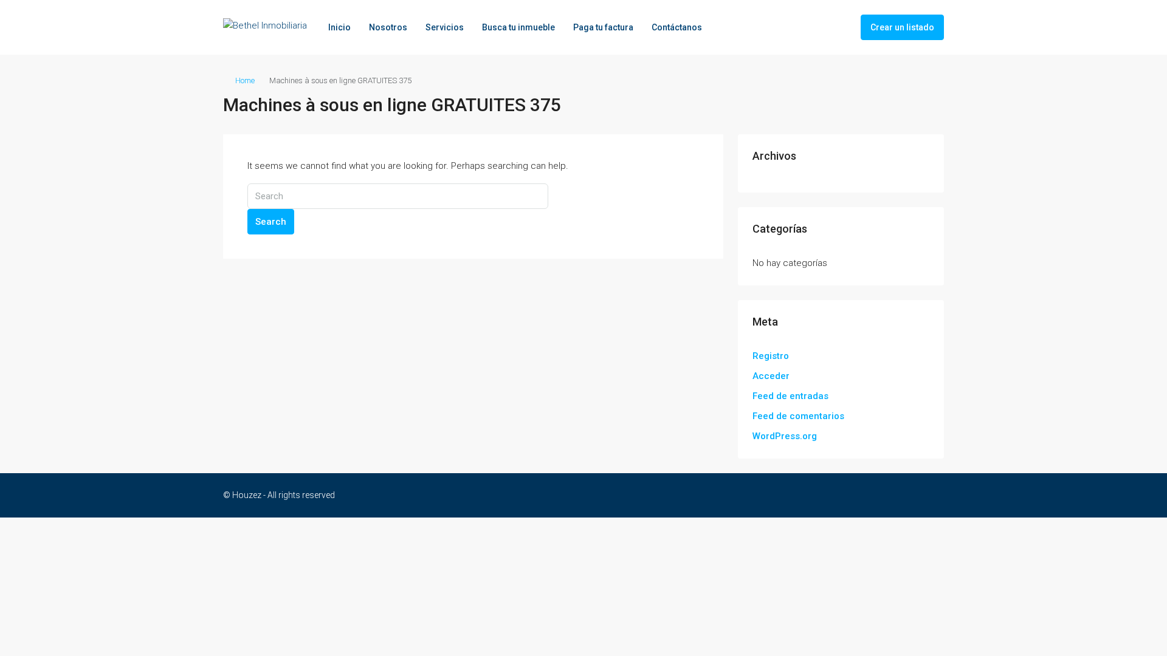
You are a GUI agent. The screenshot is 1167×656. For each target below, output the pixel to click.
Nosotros (388, 27)
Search (270, 221)
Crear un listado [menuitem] (902, 27)
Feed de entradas (790, 396)
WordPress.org (784, 436)
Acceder (771, 376)
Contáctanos (677, 27)
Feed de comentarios (798, 416)
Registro (770, 355)
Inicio (339, 27)
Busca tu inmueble (518, 27)
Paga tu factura (603, 27)
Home (245, 80)
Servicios (444, 27)
